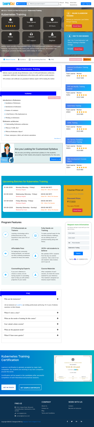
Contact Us (45, 408)
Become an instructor (74, 408)
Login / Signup (86, 4)
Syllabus (23, 59)
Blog (66, 2)
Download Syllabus (75, 59)
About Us (61, 4)
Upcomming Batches (38, 59)
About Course (10, 59)
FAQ (52, 59)
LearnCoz (19, 305)
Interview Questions (73, 4)
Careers (70, 406)
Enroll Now (77, 26)
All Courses (22, 4)
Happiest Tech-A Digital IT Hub (32, 421)
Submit (78, 253)
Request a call (56, 159)
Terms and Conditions (48, 413)
